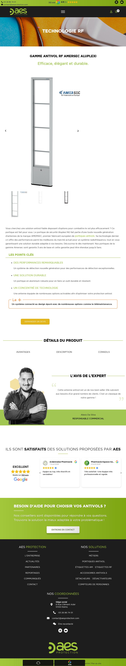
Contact (32, 584)
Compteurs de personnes (93, 584)
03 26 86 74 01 (9, 2)
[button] (52, 2)
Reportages (32, 573)
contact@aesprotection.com (15, 4)
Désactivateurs (102, 578)
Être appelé (38, 663)
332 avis (25, 475)
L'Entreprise (32, 555)
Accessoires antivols (93, 573)
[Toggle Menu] (63, 11)
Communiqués (32, 578)
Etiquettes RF (103, 567)
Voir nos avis (69, 663)
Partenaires (32, 567)
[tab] (23, 352)
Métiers (93, 555)
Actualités (32, 561)
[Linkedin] (116, 2)
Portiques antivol (93, 561)
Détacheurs (83, 578)
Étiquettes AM (84, 567)
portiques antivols (85, 236)
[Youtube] (122, 2)
